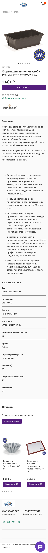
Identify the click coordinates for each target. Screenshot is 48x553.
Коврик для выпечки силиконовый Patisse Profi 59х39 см (35, 466)
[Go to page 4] (8, 491)
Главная (6, 12)
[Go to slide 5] (25, 63)
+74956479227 (10, 511)
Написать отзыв (11, 421)
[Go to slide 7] (29, 63)
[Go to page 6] (11, 491)
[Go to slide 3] (22, 63)
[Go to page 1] (2, 491)
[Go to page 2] (4, 491)
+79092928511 (31, 511)
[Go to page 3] (6, 491)
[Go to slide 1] (18, 63)
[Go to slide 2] (20, 63)
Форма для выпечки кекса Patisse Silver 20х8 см (11, 465)
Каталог (16, 12)
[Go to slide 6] (27, 63)
